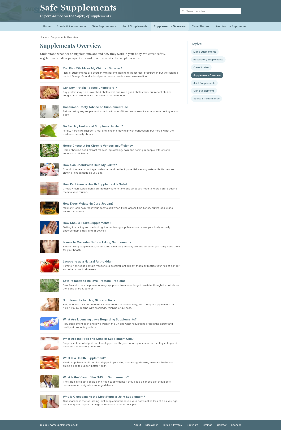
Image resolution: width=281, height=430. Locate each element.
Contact (222, 424)
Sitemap (207, 424)
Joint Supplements (135, 26)
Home (47, 26)
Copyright (192, 424)
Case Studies (201, 26)
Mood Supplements (204, 51)
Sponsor (236, 424)
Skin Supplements (104, 26)
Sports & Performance (71, 26)
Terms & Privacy (172, 424)
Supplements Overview (170, 26)
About (137, 424)
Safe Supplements (78, 8)
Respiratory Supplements (232, 26)
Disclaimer (151, 424)
